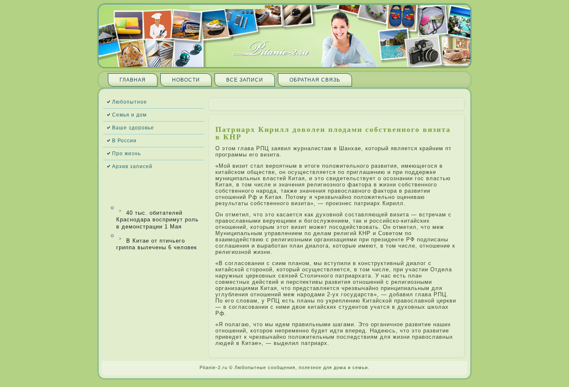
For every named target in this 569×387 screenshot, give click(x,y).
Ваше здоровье (133, 128)
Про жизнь (126, 153)
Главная (133, 80)
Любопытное (129, 102)
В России (124, 141)
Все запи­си (244, 80)
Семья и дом (129, 115)
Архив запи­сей (132, 166)
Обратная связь (314, 80)
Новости (186, 80)
